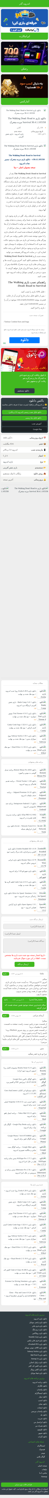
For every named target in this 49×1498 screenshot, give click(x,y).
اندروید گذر (24, 4)
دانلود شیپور (42, 1436)
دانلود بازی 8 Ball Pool (38, 1358)
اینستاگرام (41, 1448)
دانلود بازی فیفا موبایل (39, 1376)
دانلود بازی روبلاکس (39, 1336)
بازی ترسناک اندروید (33, 330)
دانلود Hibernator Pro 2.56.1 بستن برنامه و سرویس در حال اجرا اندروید (20, 1174)
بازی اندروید (19, 134)
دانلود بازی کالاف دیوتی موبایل (36, 1350)
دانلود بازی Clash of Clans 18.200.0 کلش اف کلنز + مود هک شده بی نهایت (20, 1274)
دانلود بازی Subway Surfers (36, 1354)
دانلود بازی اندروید (13, 330)
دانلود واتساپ (42, 1392)
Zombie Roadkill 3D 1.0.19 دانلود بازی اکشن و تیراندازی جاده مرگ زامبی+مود (21, 850)
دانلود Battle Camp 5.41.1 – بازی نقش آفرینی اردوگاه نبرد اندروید (21, 1207)
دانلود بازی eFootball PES (37, 1347)
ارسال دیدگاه (23, 964)
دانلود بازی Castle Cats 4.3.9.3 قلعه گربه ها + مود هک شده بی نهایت (20, 884)
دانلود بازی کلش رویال (39, 1372)
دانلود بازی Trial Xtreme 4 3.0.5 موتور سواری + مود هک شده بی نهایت (21, 1218)
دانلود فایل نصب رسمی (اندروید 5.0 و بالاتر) (24, 412)
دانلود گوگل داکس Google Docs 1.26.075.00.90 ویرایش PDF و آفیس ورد (21, 1084)
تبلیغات (44, 1472)
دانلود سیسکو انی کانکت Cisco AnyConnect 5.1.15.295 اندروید (23, 1095)
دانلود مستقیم (23, 390)
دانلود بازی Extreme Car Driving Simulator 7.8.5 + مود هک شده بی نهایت (20, 1286)
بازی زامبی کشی (23, 330)
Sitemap (43, 1479)
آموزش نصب (36, 423)
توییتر (42, 1456)
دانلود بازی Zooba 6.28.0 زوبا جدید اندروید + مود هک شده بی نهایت (22, 693)
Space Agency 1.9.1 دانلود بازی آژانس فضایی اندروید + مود (21, 906)
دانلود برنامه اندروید (40, 1385)
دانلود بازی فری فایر (40, 1329)
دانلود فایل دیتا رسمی (33, 418)
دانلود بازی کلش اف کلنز (38, 1369)
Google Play (36, 429)
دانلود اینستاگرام (41, 1396)
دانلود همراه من (41, 1428)
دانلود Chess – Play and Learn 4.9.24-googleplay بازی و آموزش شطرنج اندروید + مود (19, 1298)
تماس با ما (43, 1476)
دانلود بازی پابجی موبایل (38, 1325)
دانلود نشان (42, 1407)
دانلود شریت (42, 1421)
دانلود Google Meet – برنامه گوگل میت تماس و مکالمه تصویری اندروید (21, 1152)
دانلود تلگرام (42, 1389)
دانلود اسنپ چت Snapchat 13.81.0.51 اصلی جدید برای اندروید (21, 1106)
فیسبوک (42, 1452)
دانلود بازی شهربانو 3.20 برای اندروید (22, 871)
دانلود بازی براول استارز (38, 1365)
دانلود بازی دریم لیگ (39, 1332)
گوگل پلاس (40, 1459)
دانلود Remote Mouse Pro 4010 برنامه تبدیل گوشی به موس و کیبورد (21, 771)
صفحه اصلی (42, 1468)
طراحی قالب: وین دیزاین (23, 1488)
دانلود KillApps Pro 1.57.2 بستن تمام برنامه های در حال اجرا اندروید (19, 1163)
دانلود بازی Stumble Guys (37, 1340)
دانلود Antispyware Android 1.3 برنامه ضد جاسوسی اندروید (21, 805)
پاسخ (5, 974)
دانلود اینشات (42, 1410)
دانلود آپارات (42, 1439)
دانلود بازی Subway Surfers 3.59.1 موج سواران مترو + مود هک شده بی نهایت (20, 1240)
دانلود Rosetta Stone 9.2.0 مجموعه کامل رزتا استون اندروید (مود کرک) (20, 1072)
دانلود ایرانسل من (40, 1425)
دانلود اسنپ (42, 1403)
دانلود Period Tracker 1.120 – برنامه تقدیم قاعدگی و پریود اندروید (22, 783)
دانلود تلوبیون (42, 1432)
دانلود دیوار (43, 1399)
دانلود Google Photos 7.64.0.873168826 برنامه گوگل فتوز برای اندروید (20, 1140)
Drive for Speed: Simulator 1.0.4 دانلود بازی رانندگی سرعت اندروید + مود (20, 895)
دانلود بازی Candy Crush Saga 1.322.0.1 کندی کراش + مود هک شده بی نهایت (20, 1229)
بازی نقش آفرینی (10, 467)
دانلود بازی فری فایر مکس (37, 1343)
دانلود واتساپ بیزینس (39, 1414)
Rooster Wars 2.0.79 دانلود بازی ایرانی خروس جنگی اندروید (21, 861)
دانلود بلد (43, 1417)
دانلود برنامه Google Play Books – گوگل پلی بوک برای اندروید (20, 1129)
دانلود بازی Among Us (38, 1361)
